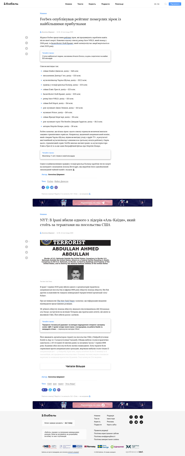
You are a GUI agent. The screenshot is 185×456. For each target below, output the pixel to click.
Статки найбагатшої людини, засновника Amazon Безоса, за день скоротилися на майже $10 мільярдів (75, 57)
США (49, 384)
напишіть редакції (73, 452)
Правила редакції (101, 430)
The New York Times (65, 301)
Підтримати (175, 4)
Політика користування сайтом (106, 433)
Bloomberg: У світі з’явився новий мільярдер (58, 156)
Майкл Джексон (61, 181)
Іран (55, 384)
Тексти (80, 4)
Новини (68, 4)
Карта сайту (111, 425)
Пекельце (119, 4)
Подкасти (105, 4)
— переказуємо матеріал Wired (73, 327)
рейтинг (67, 37)
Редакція (110, 416)
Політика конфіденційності (104, 436)
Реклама (110, 422)
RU (158, 4)
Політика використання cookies (106, 439)
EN (155, 4)
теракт (61, 384)
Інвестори (111, 419)
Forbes (50, 181)
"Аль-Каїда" (70, 384)
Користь (92, 4)
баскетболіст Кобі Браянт (62, 43)
